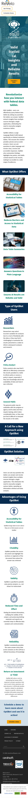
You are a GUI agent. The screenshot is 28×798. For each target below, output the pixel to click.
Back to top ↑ (6, 772)
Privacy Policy (8, 741)
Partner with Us (19, 733)
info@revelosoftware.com (11, 781)
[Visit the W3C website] (19, 764)
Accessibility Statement (11, 737)
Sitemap (18, 741)
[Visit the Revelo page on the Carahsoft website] (8, 758)
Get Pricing (7, 8)
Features (13, 730)
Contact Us (7, 733)
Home (6, 730)
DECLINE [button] (23, 793)
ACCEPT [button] (17, 793)
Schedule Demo (9, 13)
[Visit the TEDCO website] (8, 764)
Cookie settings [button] (8, 793)
